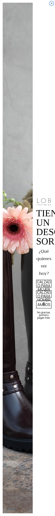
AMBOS (43, 304)
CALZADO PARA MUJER (44, 284)
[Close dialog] (51, 3)
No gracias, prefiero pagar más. (44, 314)
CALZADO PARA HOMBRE (44, 294)
